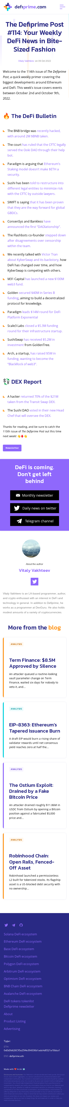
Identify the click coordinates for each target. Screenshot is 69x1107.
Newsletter (12, 448)
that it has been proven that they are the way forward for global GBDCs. (36, 207)
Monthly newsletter (37, 495)
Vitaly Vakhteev (26, 61)
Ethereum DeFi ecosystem (23, 941)
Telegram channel (39, 521)
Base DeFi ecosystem (19, 949)
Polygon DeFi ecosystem (21, 964)
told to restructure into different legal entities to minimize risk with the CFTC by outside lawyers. (35, 188)
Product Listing (15, 1021)
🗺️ (24, 1069)
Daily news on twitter (39, 508)
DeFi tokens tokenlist (19, 1001)
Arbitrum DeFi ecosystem (22, 971)
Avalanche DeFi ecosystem (23, 994)
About (8, 1014)
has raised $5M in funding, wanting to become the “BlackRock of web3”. (31, 358)
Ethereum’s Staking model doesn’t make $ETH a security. (33, 169)
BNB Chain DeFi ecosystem (23, 986)
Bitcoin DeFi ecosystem (20, 956)
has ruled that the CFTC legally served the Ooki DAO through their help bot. (36, 150)
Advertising (12, 1029)
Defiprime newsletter (19, 1006)
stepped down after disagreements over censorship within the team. (36, 240)
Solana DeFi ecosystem (20, 934)
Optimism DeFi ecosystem (22, 979)
